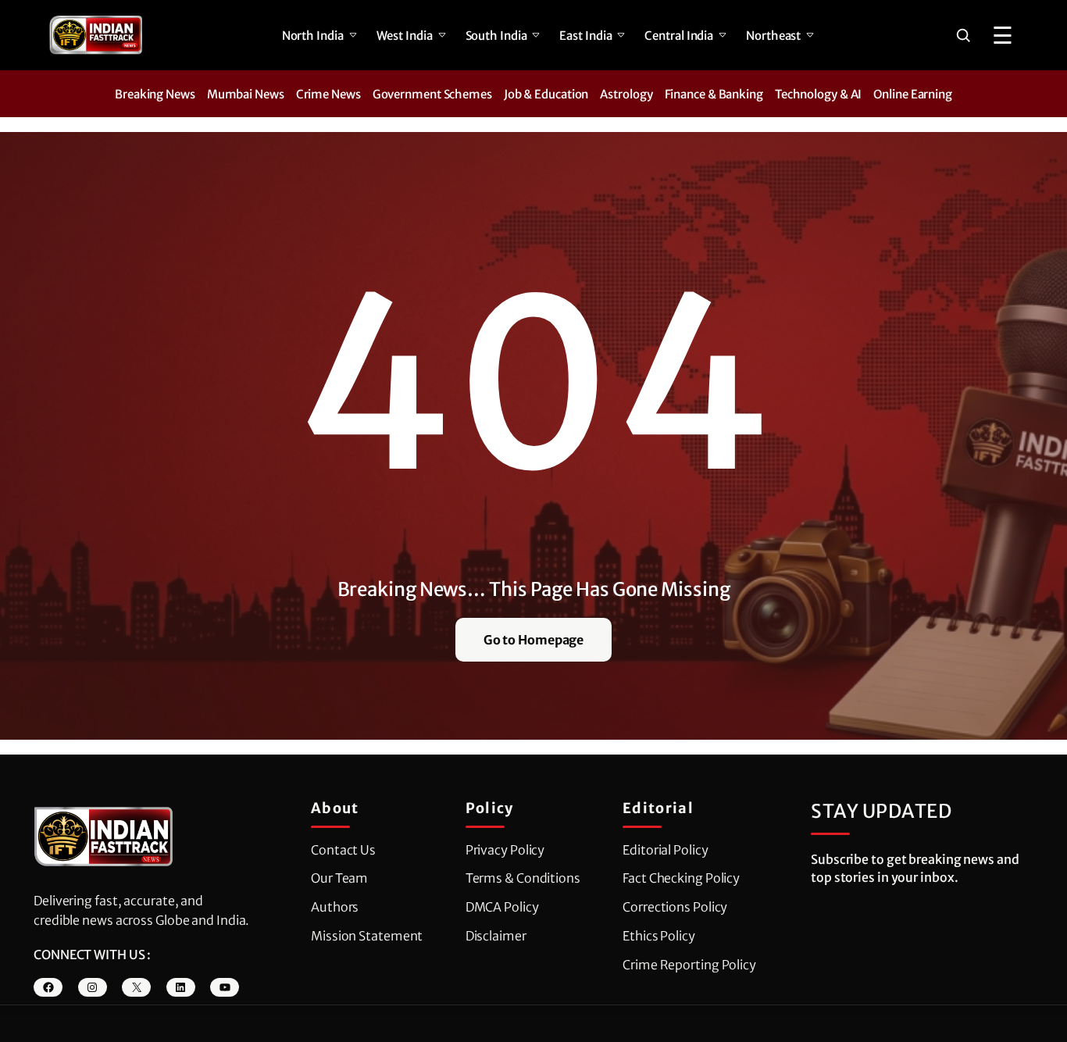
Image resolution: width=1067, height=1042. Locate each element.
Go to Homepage (534, 640)
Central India (678, 35)
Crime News (328, 94)
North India (313, 35)
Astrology (626, 94)
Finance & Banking (714, 94)
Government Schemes (432, 94)
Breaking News (155, 94)
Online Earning (912, 94)
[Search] (963, 35)
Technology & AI (818, 94)
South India (496, 35)
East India (585, 35)
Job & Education (546, 94)
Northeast (773, 35)
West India (404, 35)
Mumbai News (245, 94)
